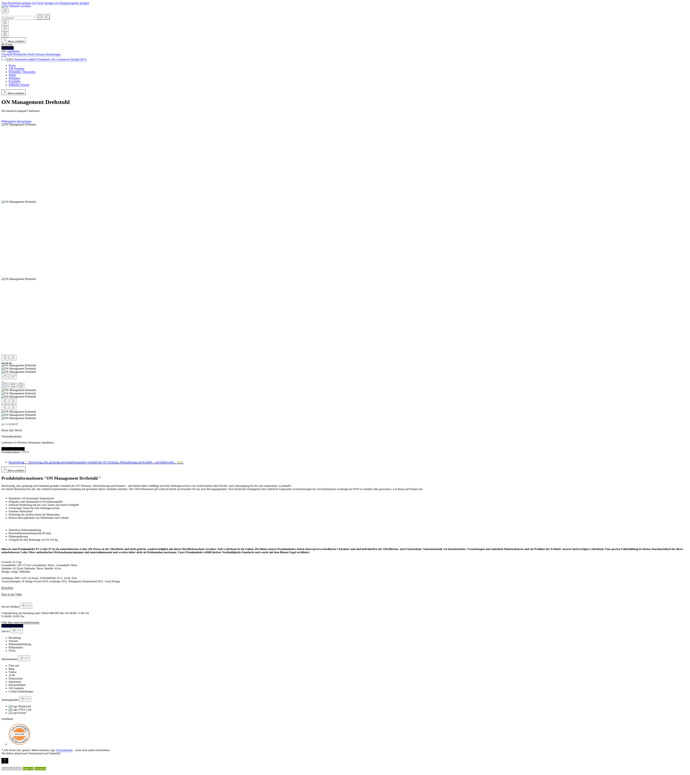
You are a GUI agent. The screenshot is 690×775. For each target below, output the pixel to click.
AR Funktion (16, 688)
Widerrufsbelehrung (20, 644)
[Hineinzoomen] (20, 386)
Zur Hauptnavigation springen (72, 2)
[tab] (96, 462)
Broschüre (7, 587)
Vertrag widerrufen (12, 625)
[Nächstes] (13, 358)
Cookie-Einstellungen (21, 691)
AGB (12, 675)
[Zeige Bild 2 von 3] (6, 363)
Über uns (14, 665)
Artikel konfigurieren (13, 448)
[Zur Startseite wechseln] (16, 6)
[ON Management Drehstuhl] (18, 124)
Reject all (28, 768)
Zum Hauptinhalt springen (16, 2)
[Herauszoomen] (5, 386)
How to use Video (11, 594)
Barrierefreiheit (17, 684)
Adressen (40, 54)
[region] (345, 271)
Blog (11, 668)
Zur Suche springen (43, 2)
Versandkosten (64, 750)
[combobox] (18, 18)
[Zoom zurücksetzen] (13, 386)
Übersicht (7, 54)
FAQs (12, 650)
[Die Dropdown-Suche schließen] (46, 17)
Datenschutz (16, 678)
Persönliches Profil (24, 54)
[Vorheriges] (5, 358)
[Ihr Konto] (5, 35)
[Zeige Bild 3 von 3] (10, 363)
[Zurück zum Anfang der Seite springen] (4, 761)
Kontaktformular (29, 622)
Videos (13, 672)
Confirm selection (12, 768)
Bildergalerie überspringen (16, 121)
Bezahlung (15, 637)
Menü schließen (16, 41)
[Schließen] (2, 381)
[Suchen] (38, 17)
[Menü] (5, 11)
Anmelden (7, 47)
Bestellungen (53, 54)
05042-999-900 (50, 613)
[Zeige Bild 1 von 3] (2, 363)
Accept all (40, 768)
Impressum (15, 681)
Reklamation (16, 647)
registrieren (13, 51)
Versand (13, 640)
